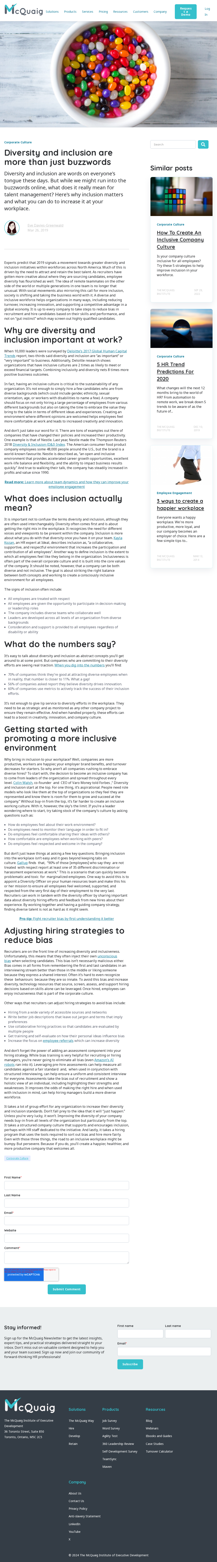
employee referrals (58, 1040)
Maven (107, 1466)
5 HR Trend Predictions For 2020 (175, 371)
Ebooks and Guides (159, 1436)
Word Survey (111, 1428)
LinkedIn (74, 1524)
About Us (75, 1493)
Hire (71, 1428)
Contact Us (76, 1501)
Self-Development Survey (119, 1451)
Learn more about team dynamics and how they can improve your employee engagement (67, 484)
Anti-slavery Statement (85, 1516)
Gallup (22, 862)
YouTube (75, 1531)
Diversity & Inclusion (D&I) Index (39, 444)
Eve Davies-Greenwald (45, 225)
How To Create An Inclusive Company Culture (180, 239)
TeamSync (109, 1459)
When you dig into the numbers (79, 665)
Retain (73, 1444)
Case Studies (155, 1444)
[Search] (203, 144)
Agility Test (110, 1436)
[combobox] (173, 144)
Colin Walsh (22, 782)
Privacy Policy (78, 1508)
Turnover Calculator (159, 1451)
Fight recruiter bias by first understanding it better (66, 918)
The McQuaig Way (81, 1420)
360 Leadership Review (118, 1444)
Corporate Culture (17, 1158)
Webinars (152, 1428)
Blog (149, 1420)
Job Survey (109, 1420)
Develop (74, 1436)
